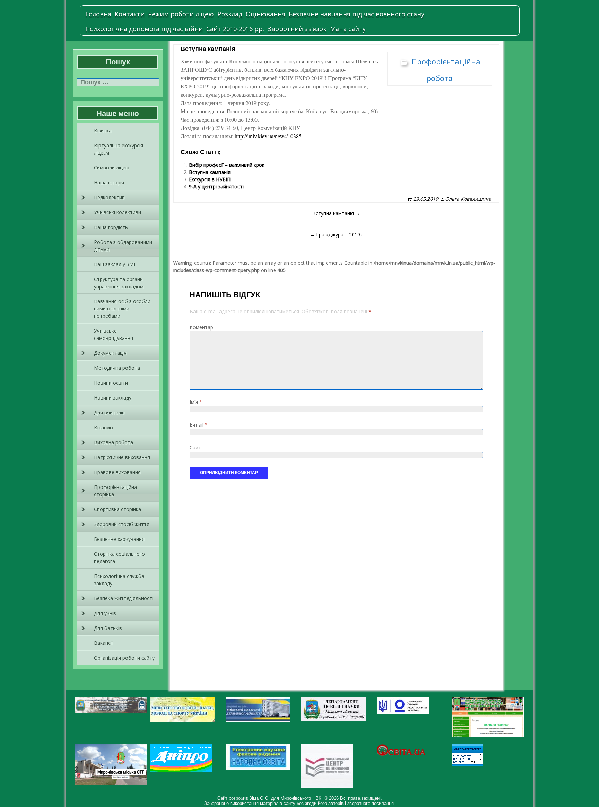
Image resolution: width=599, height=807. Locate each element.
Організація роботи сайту (124, 658)
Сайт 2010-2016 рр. (235, 29)
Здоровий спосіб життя (121, 524)
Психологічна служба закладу (119, 580)
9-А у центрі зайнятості (216, 186)
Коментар (201, 327)
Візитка (103, 130)
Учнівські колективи (117, 212)
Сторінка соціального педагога (119, 557)
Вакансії (103, 643)
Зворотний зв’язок (297, 29)
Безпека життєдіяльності (123, 598)
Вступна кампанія (210, 172)
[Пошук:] (118, 82)
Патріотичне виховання (122, 457)
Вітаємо (103, 427)
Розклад (229, 14)
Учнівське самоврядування (113, 334)
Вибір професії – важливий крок (226, 164)
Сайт (195, 447)
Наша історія (109, 182)
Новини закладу (112, 397)
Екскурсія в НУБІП (210, 179)
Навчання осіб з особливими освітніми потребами (123, 308)
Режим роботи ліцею (181, 14)
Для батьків (108, 628)
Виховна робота (113, 442)
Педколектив (109, 197)
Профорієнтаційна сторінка (115, 491)
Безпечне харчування (119, 539)
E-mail (199, 424)
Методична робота (117, 368)
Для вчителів (109, 412)
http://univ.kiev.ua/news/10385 (268, 136)
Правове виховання (117, 472)
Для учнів (105, 613)
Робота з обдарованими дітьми (123, 246)
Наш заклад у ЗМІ (114, 264)
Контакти (130, 14)
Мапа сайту (348, 29)
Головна (98, 14)
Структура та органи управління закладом (119, 283)
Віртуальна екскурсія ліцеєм (118, 149)
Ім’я (196, 401)
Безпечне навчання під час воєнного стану (356, 14)
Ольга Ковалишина (468, 198)
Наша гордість (111, 227)
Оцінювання (265, 14)
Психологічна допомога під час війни (144, 29)
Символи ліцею (111, 167)
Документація (110, 353)
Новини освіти (111, 382)
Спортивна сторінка (117, 509)
